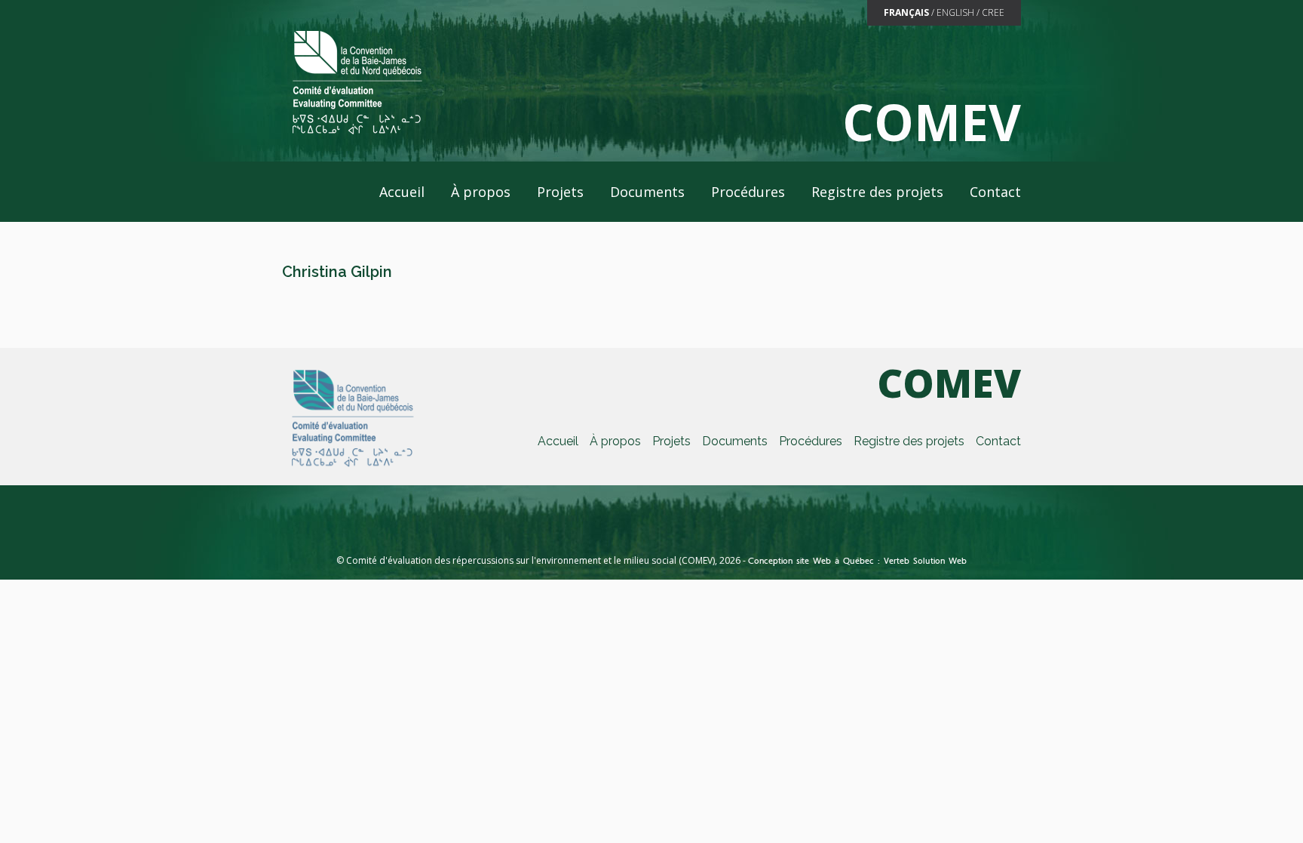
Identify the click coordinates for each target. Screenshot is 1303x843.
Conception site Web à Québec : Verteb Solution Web (857, 560)
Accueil (402, 192)
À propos (480, 192)
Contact (995, 192)
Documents (647, 192)
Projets (560, 192)
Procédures (748, 192)
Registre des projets (877, 192)
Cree (993, 12)
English (955, 12)
